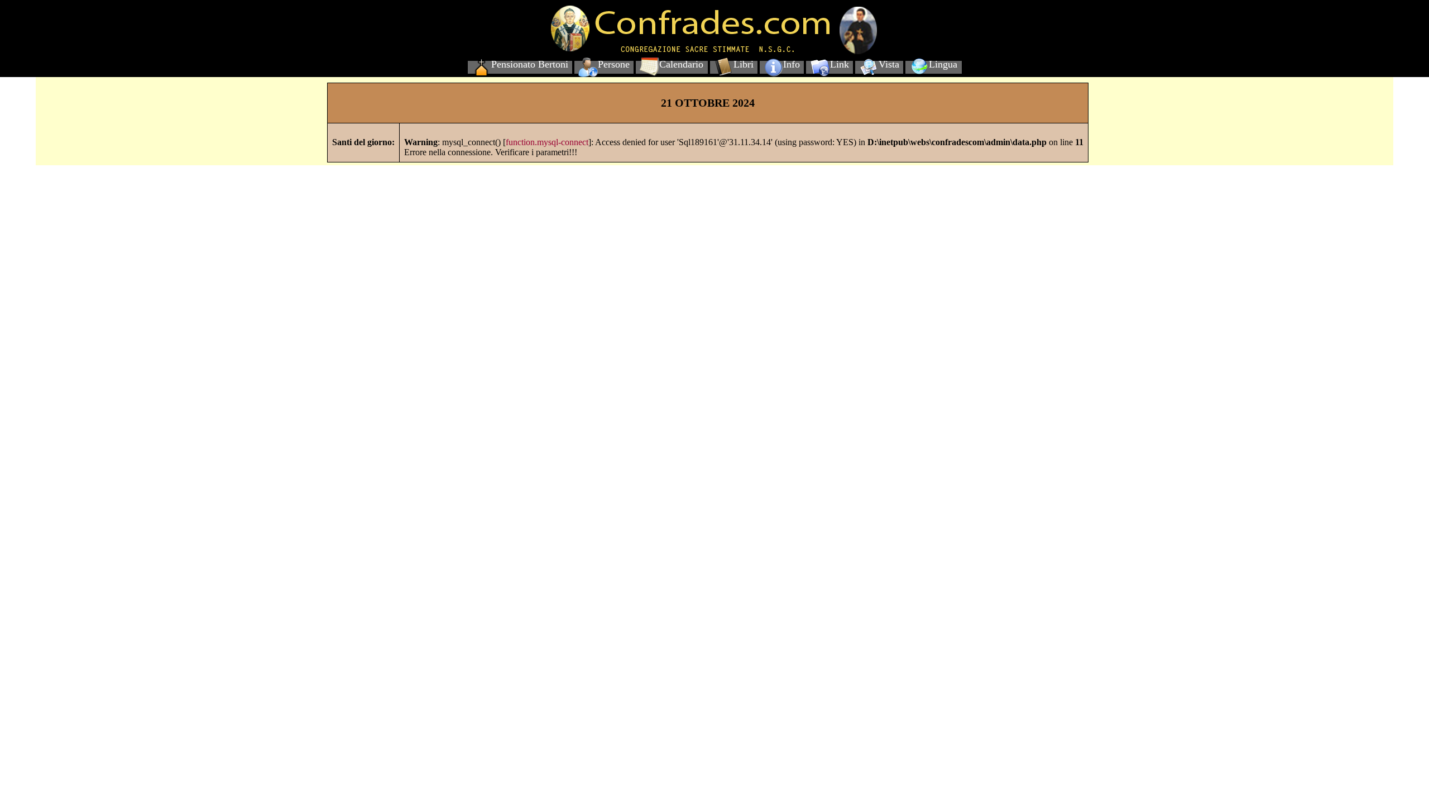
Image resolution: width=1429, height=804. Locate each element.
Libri (743, 64)
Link (839, 64)
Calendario (681, 64)
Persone (614, 64)
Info (791, 64)
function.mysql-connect (547, 142)
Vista (889, 64)
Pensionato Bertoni (529, 64)
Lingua (943, 64)
